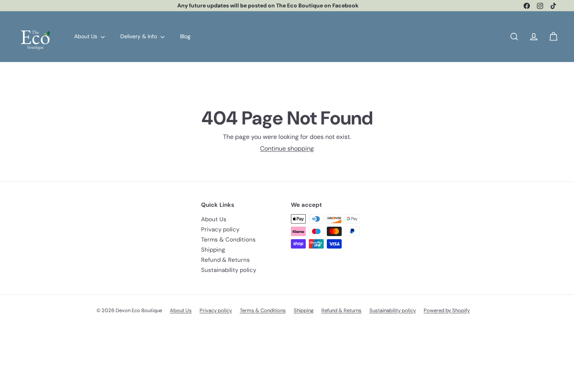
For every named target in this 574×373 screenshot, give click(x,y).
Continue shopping (287, 148)
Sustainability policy (228, 270)
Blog (185, 36)
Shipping (213, 250)
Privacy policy (220, 229)
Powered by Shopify (447, 310)
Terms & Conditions (228, 239)
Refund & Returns (225, 260)
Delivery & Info (139, 36)
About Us (86, 36)
